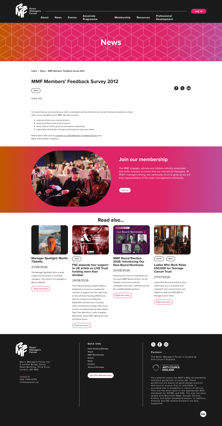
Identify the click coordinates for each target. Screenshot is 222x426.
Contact (91, 364)
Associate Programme (90, 17)
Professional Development (164, 17)
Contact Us (25, 376)
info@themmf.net (29, 382)
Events (72, 17)
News (58, 17)
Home (34, 70)
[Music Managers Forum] (28, 355)
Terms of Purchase (96, 367)
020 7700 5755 (28, 379)
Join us (125, 190)
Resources (143, 17)
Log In (198, 11)
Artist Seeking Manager (98, 348)
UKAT (77, 258)
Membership (123, 17)
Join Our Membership (101, 375)
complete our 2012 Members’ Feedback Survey (76, 135)
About (45, 17)
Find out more (41, 288)
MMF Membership (96, 354)
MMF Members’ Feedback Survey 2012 (66, 70)
